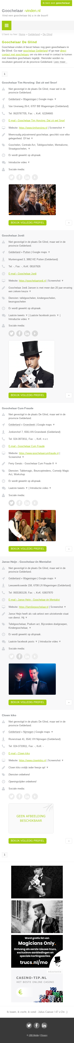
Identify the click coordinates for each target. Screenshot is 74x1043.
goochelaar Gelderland (35, 50)
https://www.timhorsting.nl (33, 127)
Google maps (48, 99)
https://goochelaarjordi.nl (32, 280)
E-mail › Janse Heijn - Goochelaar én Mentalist (34, 599)
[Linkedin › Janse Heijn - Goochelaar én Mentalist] (27, 656)
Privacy (43, 1035)
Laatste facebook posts (44, 315)
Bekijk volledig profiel (27, 222)
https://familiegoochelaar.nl (33, 606)
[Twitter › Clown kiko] (12, 796)
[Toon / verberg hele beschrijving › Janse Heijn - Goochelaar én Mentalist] (40, 615)
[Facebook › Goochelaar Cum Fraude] (19, 503)
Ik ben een (56, 3)
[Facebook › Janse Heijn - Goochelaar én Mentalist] (19, 656)
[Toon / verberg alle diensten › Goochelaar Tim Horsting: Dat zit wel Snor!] (40, 146)
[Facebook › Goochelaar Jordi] (19, 333)
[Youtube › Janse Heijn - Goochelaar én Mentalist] (35, 656)
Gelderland (14, 99)
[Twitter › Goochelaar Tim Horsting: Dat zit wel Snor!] (12, 177)
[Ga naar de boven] (68, 223)
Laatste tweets (18, 315)
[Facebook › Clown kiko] (19, 796)
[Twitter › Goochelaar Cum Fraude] (12, 503)
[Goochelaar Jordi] (37, 867)
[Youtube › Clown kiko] (35, 796)
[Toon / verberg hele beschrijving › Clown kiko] (40, 767)
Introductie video (19, 162)
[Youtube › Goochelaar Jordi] (35, 333)
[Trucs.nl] (37, 936)
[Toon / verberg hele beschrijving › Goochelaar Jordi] (40, 289)
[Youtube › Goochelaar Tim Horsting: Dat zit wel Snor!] (35, 177)
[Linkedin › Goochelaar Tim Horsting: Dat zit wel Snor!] (27, 177)
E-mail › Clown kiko (19, 753)
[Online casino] (37, 971)
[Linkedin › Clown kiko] (27, 796)
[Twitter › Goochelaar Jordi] (12, 333)
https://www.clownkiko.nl (32, 760)
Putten (26, 252)
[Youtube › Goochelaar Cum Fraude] (35, 503)
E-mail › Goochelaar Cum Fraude (27, 446)
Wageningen (30, 99)
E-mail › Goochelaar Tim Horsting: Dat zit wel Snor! (37, 120)
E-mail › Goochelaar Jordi (22, 273)
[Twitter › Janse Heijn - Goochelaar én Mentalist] (12, 656)
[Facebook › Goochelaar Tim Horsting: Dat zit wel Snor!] (19, 177)
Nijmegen (28, 731)
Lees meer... (60, 61)
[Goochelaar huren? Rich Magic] (37, 902)
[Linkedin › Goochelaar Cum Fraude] (27, 503)
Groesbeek (29, 424)
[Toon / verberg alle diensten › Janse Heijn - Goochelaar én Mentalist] (40, 626)
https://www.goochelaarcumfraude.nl (39, 453)
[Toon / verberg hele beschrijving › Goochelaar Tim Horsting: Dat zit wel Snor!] (40, 136)
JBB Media (34, 1035)
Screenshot (57, 127)
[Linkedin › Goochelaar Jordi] (27, 333)
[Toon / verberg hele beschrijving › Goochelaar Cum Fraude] (40, 463)
